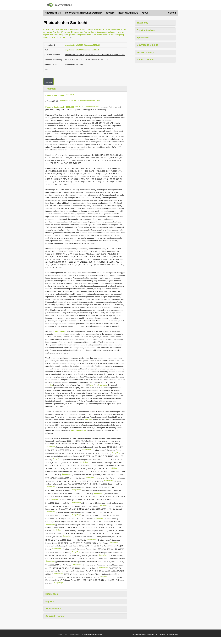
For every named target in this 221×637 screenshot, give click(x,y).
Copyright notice (54, 616)
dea (91, 385)
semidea (49, 385)
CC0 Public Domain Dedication (91, 635)
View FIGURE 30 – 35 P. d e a (89, 100)
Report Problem (145, 59)
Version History (145, 52)
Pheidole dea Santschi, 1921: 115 (59, 107)
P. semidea (102, 385)
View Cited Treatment (92, 106)
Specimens (143, 37)
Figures (49, 601)
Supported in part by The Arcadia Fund (145, 635)
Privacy (162, 635)
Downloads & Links (147, 45)
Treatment (50, 88)
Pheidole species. (79, 430)
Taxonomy (142, 22)
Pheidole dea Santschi (55, 95)
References (51, 594)
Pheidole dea (61, 331)
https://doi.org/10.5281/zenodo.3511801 (82, 50)
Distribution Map (146, 30)
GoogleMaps (50, 446)
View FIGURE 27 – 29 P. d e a (69, 100)
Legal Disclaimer (172, 635)
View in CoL (70, 95)
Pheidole (88, 420)
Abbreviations (53, 608)
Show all (48, 83)
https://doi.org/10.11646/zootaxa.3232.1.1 (82, 45)
